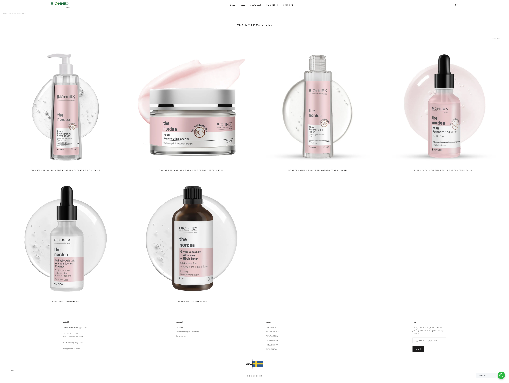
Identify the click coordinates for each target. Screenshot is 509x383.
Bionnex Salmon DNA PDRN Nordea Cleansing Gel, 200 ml (65, 170)
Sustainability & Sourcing (187, 332)
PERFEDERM (272, 340)
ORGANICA (271, 327)
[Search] (456, 5)
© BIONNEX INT (254, 376)
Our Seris (272, 5)
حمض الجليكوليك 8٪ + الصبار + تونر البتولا (192, 301)
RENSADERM (272, 336)
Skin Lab (288, 5)
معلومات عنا (181, 327)
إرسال (418, 349)
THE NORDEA (272, 332)
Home (4, 13)
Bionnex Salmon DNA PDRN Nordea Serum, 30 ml (443, 170)
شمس (243, 5)
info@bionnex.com (71, 348)
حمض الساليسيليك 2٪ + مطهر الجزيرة (65, 301)
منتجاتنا (232, 5)
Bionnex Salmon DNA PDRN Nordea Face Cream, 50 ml (191, 170)
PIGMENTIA (271, 349)
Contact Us (181, 336)
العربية (12, 370)
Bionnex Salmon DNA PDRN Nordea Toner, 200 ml (317, 170)
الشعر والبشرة (255, 5)
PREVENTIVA (272, 345)
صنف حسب (496, 38)
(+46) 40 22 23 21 (70, 342)
